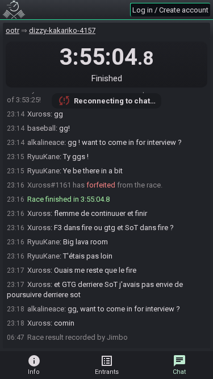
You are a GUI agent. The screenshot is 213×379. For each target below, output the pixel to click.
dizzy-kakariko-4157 (62, 30)
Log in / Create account (170, 10)
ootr (12, 30)
